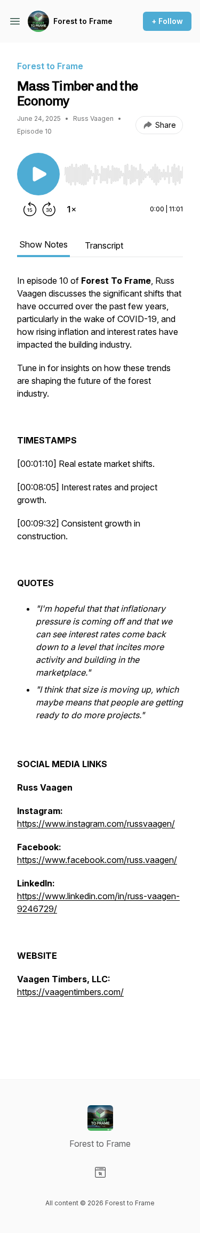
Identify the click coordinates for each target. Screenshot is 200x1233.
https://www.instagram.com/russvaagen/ (96, 823)
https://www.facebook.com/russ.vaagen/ (97, 859)
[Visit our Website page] (100, 1172)
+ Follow (167, 21)
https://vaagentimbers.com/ (70, 992)
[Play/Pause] (38, 174)
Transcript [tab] (104, 245)
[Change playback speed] (71, 209)
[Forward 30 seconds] (49, 209)
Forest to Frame (83, 21)
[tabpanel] (100, 659)
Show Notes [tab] (43, 244)
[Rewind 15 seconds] (29, 209)
